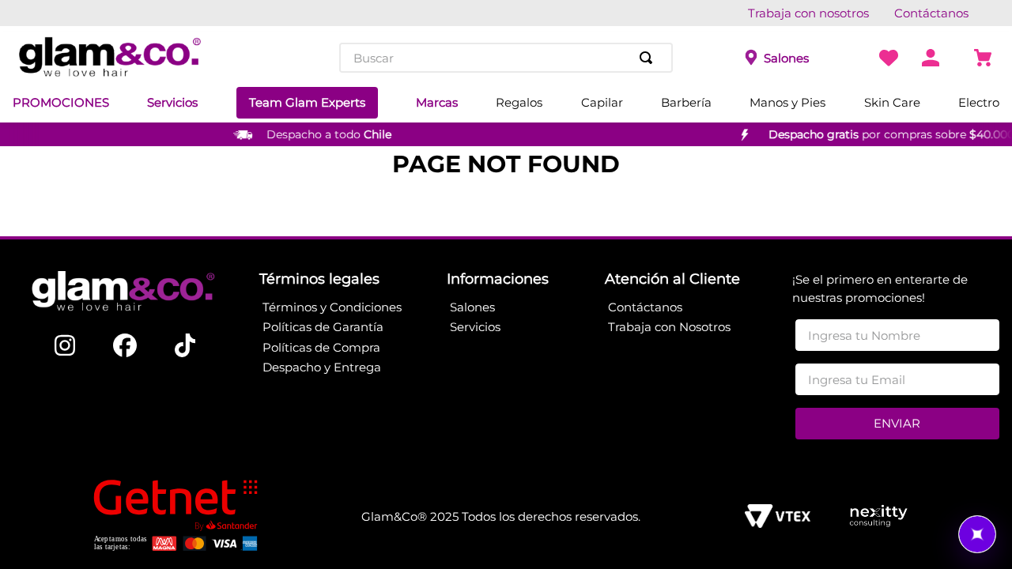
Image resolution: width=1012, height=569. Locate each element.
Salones (786, 58)
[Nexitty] (878, 517)
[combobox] (506, 58)
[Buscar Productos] (649, 57)
